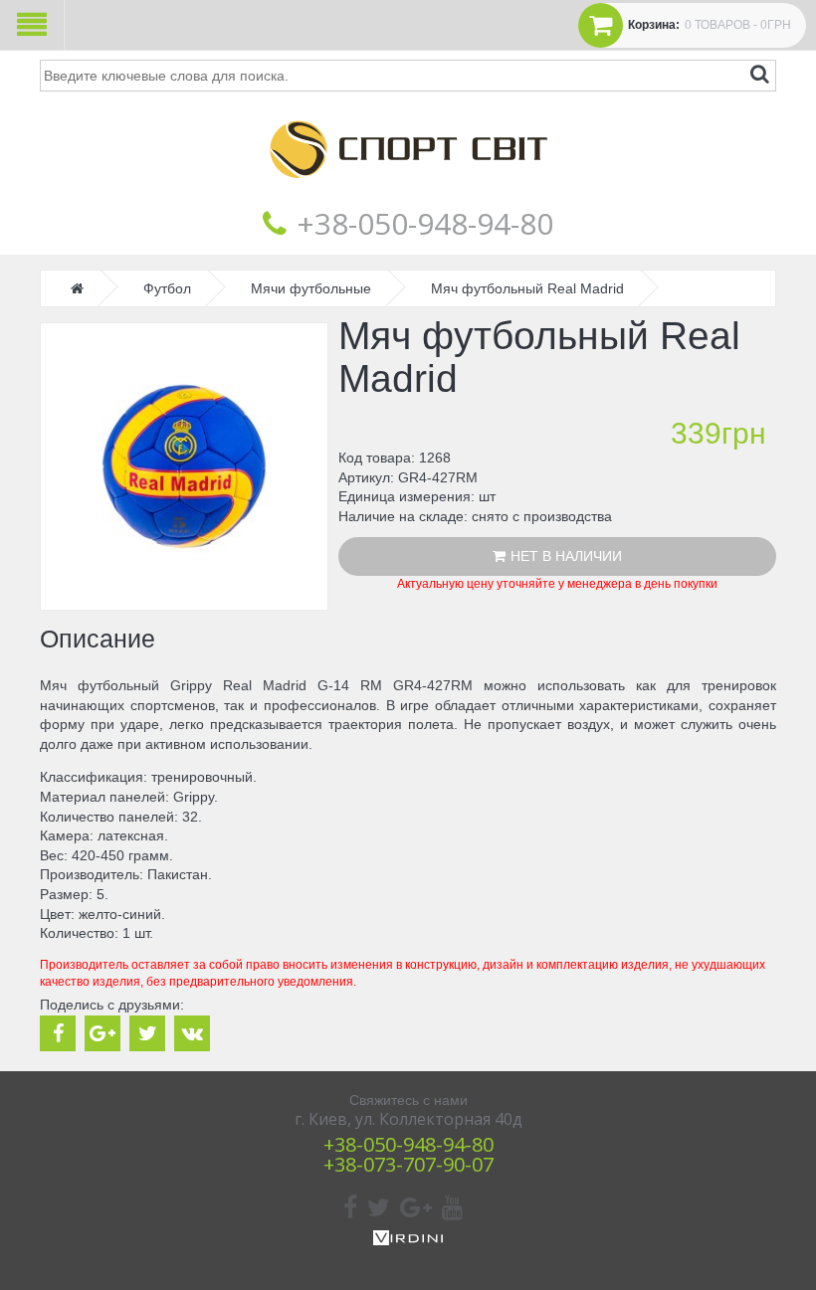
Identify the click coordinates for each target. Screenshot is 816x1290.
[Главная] (408, 193)
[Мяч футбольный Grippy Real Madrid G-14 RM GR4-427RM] (184, 466)
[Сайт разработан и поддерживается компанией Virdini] (408, 1240)
